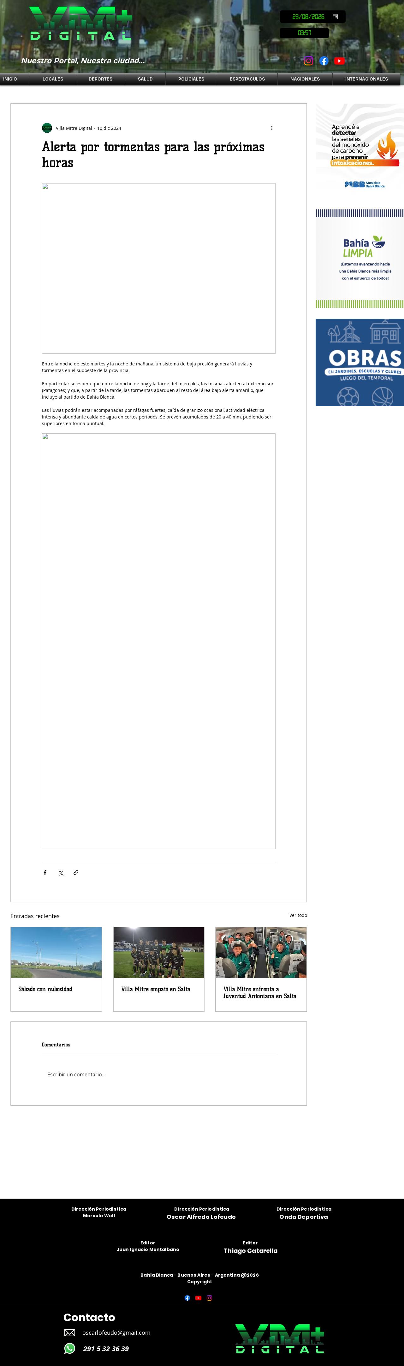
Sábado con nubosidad (45, 989)
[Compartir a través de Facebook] (45, 873)
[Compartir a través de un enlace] (76, 873)
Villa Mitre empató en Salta (155, 989)
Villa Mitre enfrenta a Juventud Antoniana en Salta (259, 993)
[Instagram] (308, 61)
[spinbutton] (304, 33)
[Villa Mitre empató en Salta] (159, 952)
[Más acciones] (272, 128)
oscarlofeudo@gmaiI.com (116, 1332)
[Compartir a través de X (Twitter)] (60, 873)
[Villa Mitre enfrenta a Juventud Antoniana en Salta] (261, 952)
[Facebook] (324, 61)
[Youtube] (339, 61)
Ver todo (298, 915)
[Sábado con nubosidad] (56, 952)
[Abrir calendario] (335, 16)
